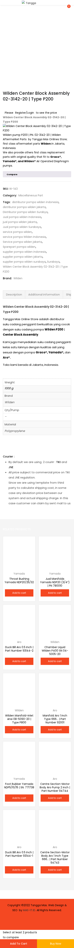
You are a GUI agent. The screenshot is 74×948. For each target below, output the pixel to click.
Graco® (55, 157)
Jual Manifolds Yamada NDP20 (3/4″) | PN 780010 (55, 582)
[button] (68, 2)
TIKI (58, 462)
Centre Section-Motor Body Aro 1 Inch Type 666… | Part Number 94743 (55, 857)
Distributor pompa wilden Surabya (25, 212)
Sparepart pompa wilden (19, 247)
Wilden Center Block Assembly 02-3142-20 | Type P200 (35, 269)
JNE (11, 467)
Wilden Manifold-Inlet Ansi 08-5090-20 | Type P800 (19, 719)
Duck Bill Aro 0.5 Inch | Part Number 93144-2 (19, 648)
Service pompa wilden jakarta (22, 242)
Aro (5, 357)
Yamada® (55, 352)
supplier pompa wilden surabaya (24, 262)
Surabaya (53, 262)
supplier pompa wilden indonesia (24, 252)
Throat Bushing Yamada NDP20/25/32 (19, 580)
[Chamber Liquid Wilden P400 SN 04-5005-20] (55, 621)
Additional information (44, 294)
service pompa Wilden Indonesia (24, 237)
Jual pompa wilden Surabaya (22, 227)
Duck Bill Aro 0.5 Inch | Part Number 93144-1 (19, 854)
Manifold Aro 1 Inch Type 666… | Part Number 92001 (55, 719)
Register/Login (24, 113)
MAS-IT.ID (29, 910)
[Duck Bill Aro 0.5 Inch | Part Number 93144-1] (19, 826)
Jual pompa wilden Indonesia (22, 217)
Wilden (46, 144)
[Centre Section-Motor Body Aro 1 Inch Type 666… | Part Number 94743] (55, 826)
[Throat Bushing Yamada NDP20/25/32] (19, 552)
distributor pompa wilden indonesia (35, 202)
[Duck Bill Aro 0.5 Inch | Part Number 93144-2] (19, 621)
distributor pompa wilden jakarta (24, 207)
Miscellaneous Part (30, 195)
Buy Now (55, 944)
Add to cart (18, 944)
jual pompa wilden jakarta (20, 222)
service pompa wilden (17, 232)
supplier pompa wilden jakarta (23, 257)
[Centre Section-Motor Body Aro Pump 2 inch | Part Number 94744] (55, 757)
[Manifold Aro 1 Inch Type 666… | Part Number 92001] (55, 689)
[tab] (14, 294)
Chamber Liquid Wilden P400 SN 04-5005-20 (55, 650)
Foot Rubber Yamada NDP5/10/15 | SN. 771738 (19, 785)
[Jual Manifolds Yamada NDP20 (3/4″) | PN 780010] (55, 552)
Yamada (9, 161)
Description (14, 294)
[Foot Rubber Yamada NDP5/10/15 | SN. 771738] (19, 757)
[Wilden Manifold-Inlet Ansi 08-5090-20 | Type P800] (19, 689)
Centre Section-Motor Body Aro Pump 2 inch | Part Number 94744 (55, 787)
